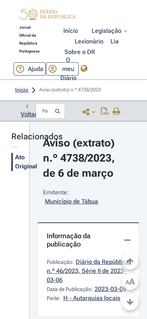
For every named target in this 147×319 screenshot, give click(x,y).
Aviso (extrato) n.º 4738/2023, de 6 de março (80, 158)
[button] (47, 15)
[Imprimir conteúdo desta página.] (117, 112)
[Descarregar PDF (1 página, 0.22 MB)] (105, 112)
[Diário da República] (47, 16)
